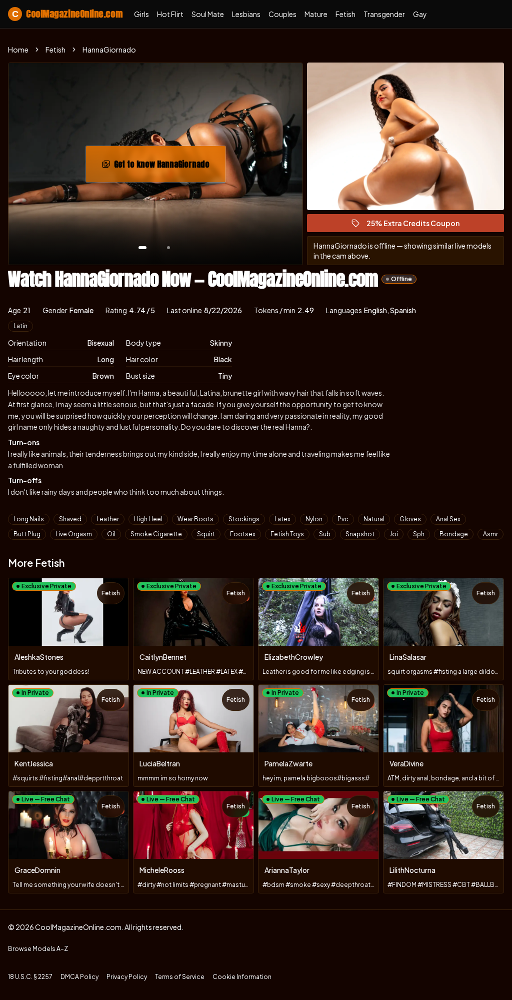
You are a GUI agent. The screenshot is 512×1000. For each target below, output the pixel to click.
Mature (316, 14)
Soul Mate (208, 14)
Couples (282, 14)
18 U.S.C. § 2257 (30, 976)
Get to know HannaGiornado (167, 167)
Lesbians (246, 14)
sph (418, 534)
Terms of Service (179, 976)
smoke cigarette (156, 534)
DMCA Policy (79, 976)
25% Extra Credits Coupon (417, 225)
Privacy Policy (126, 976)
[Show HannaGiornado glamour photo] (169, 248)
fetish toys (287, 534)
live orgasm (74, 534)
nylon (314, 519)
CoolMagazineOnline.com (67, 14)
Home (18, 49)
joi (394, 534)
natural (374, 519)
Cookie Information (242, 976)
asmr (490, 534)
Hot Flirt (170, 14)
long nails (29, 519)
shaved (70, 519)
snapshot (360, 534)
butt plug (27, 534)
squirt (206, 534)
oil (111, 534)
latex (282, 519)
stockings (244, 519)
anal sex (448, 519)
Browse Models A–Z (38, 948)
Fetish (346, 14)
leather (107, 519)
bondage (454, 534)
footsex (243, 534)
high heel (148, 519)
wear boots (196, 519)
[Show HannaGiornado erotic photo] (143, 248)
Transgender (384, 14)
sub (324, 534)
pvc (343, 519)
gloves (410, 519)
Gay (420, 14)
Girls (141, 14)
